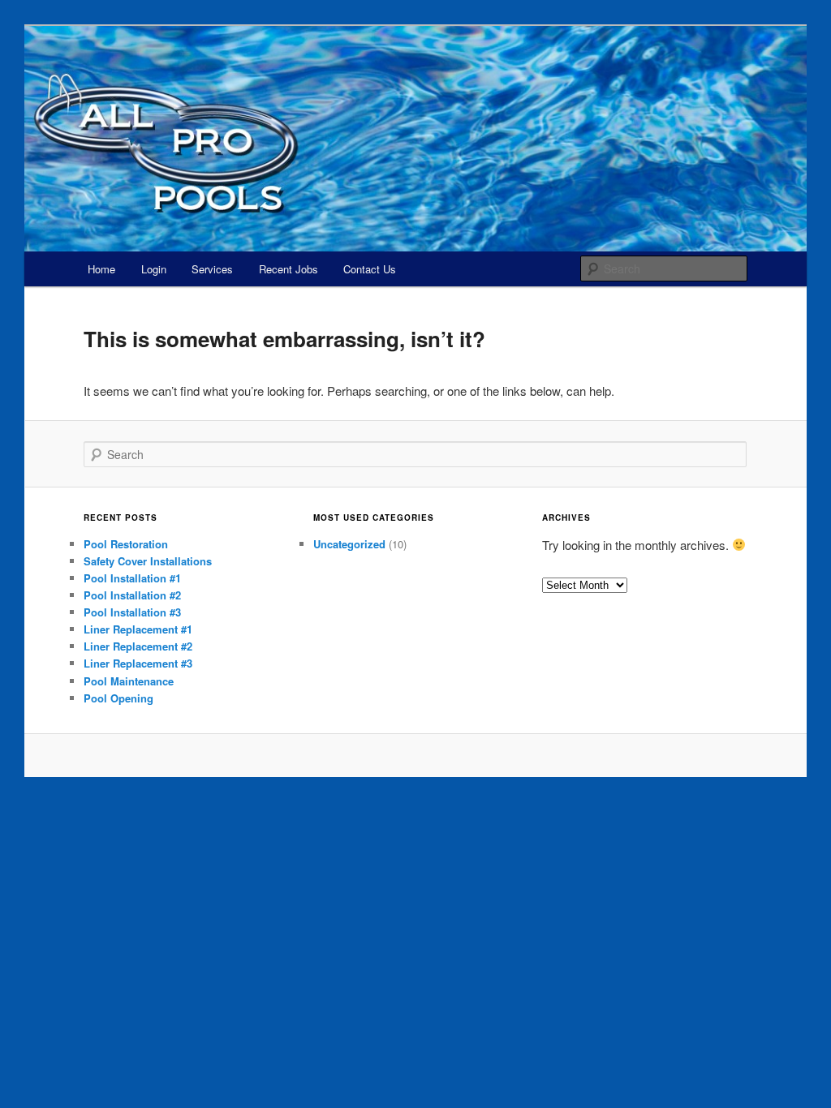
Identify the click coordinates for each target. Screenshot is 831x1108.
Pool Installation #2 (132, 595)
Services (212, 269)
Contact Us (369, 269)
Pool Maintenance (129, 681)
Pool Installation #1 (132, 578)
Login (153, 269)
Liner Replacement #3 (138, 663)
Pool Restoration (126, 544)
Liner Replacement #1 (138, 629)
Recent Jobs (288, 269)
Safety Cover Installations (148, 561)
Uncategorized (349, 544)
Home (101, 269)
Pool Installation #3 (132, 612)
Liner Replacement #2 (138, 646)
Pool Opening (118, 698)
